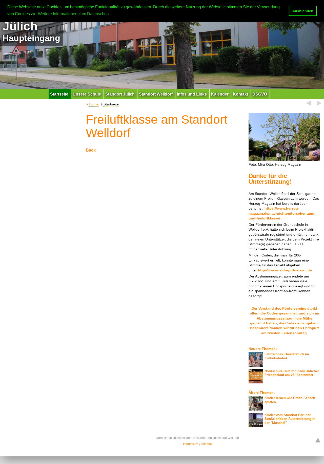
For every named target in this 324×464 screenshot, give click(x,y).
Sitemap (207, 444)
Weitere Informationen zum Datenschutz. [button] (74, 14)
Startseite (111, 104)
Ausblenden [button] (302, 11)
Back (91, 150)
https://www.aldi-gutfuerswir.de (285, 270)
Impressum (190, 444)
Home (93, 104)
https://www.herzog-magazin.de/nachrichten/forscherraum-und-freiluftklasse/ (282, 213)
